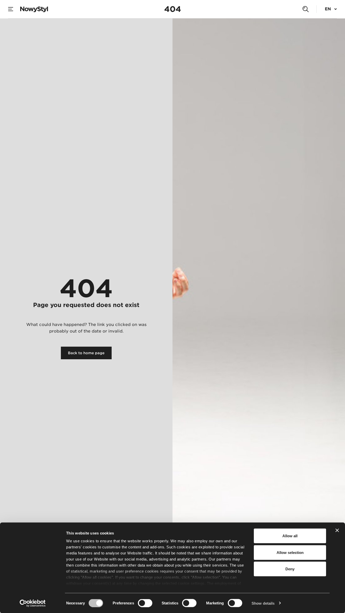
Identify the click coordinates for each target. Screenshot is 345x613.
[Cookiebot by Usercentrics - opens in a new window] (33, 603)
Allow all (290, 536)
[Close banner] (337, 530)
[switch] (145, 603)
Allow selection (290, 552)
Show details (263, 603)
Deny (289, 569)
